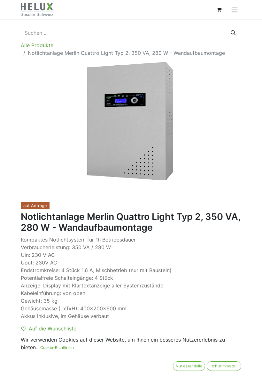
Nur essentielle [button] (189, 366)
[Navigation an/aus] (234, 10)
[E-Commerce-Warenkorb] (218, 9)
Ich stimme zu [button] (224, 366)
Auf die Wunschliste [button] (52, 328)
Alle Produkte (37, 45)
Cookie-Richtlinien (57, 347)
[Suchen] (233, 33)
